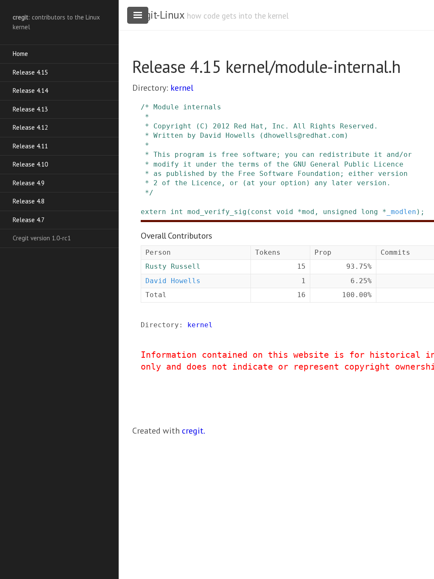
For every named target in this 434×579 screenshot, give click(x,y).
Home (20, 54)
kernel (181, 87)
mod (308, 212)
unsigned (340, 212)
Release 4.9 (29, 183)
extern (153, 212)
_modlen (401, 212)
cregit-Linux (158, 15)
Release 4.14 (30, 90)
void (284, 212)
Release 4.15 (30, 72)
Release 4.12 (30, 127)
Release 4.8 (29, 201)
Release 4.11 (30, 146)
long (369, 212)
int (176, 212)
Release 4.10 (30, 164)
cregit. (193, 430)
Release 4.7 (29, 220)
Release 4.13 (30, 109)
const (261, 212)
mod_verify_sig (217, 212)
